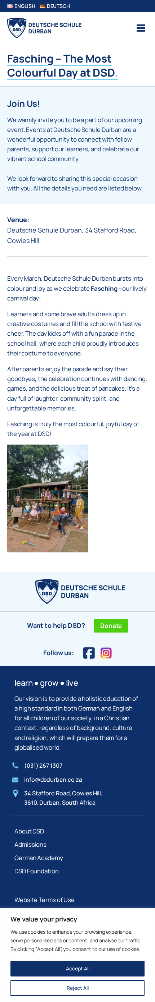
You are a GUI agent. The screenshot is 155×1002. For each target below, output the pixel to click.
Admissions (30, 844)
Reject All (78, 987)
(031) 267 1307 (43, 765)
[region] (77, 955)
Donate (111, 625)
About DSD (29, 831)
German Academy (38, 858)
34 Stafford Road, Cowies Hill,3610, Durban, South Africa (63, 797)
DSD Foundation (36, 871)
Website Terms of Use (44, 900)
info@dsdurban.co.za (53, 779)
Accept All (77, 968)
